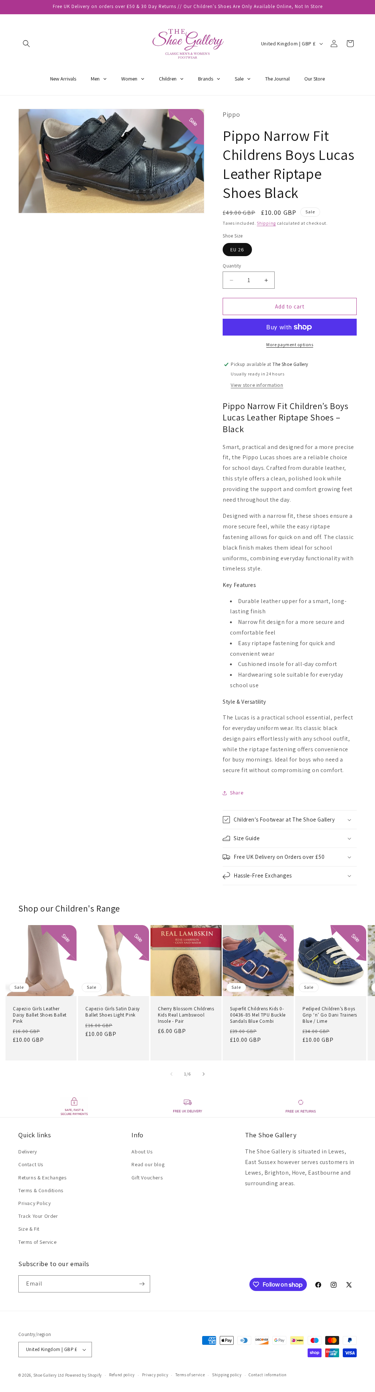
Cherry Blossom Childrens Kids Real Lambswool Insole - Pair (186, 1015)
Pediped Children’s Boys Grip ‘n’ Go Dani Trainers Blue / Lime (329, 1015)
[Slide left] (171, 1074)
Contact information (267, 1374)
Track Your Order (38, 1216)
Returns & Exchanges (42, 1177)
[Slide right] (204, 1074)
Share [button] (236, 792)
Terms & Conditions (40, 1190)
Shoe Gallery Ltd (48, 1375)
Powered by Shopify (83, 1375)
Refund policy (122, 1374)
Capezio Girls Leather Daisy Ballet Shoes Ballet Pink (40, 1015)
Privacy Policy (34, 1203)
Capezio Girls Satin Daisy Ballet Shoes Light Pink (112, 1012)
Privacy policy (155, 1374)
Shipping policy (227, 1374)
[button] (26, 43)
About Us (141, 1151)
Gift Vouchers (147, 1177)
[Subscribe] (142, 1283)
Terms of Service (37, 1242)
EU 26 (237, 249)
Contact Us (30, 1164)
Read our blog (147, 1164)
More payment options (289, 344)
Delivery (27, 1151)
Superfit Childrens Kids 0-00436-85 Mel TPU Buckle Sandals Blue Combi (258, 1015)
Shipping (266, 223)
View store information (257, 385)
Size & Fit (29, 1229)
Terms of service (190, 1374)
